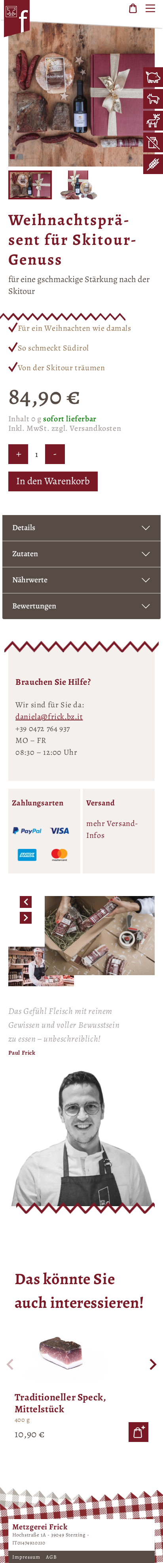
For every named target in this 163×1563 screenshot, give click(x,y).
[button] (12, 156)
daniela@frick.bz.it (49, 716)
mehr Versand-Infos (112, 829)
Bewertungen (34, 606)
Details (23, 527)
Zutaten (25, 553)
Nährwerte (29, 579)
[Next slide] (152, 1364)
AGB (51, 1557)
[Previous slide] (11, 1364)
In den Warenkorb (53, 481)
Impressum (27, 1557)
